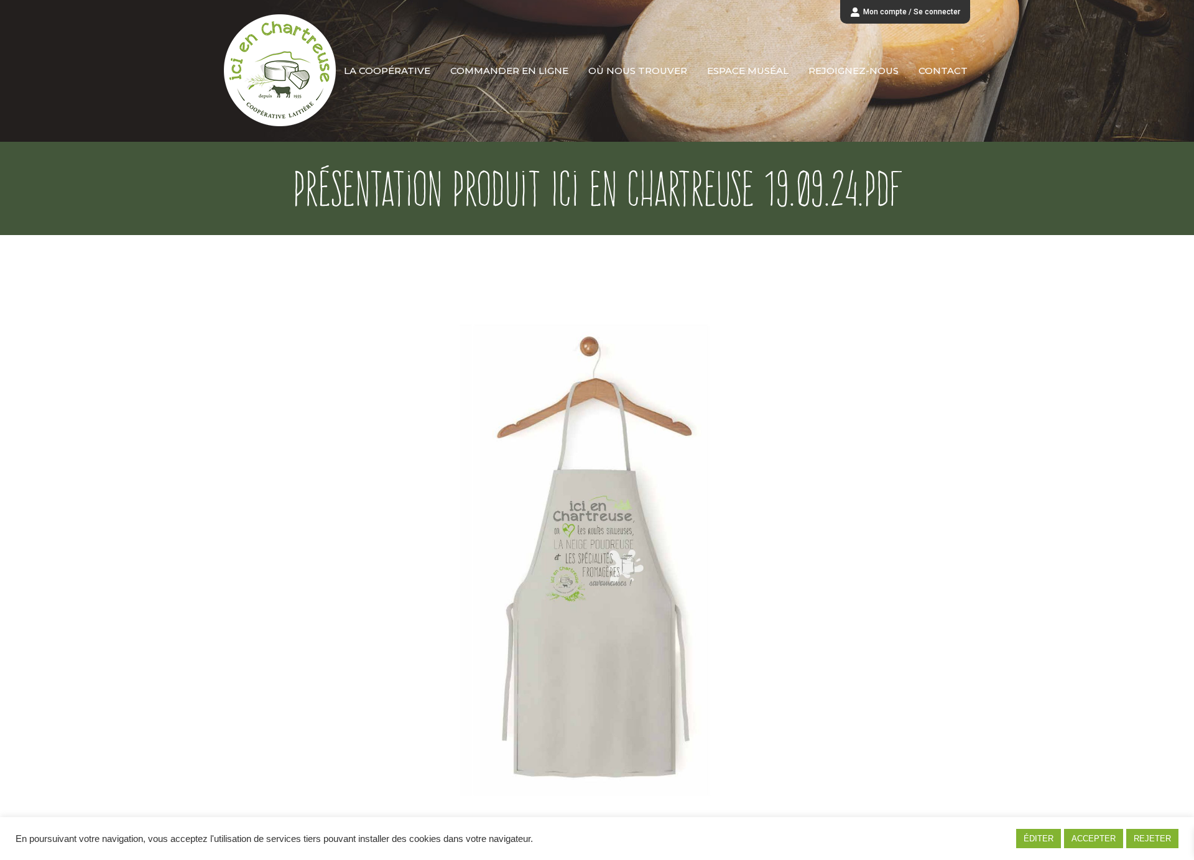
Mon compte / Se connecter (911, 11)
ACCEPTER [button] (1093, 838)
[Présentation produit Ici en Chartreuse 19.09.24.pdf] (597, 545)
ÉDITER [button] (1038, 838)
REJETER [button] (1152, 838)
